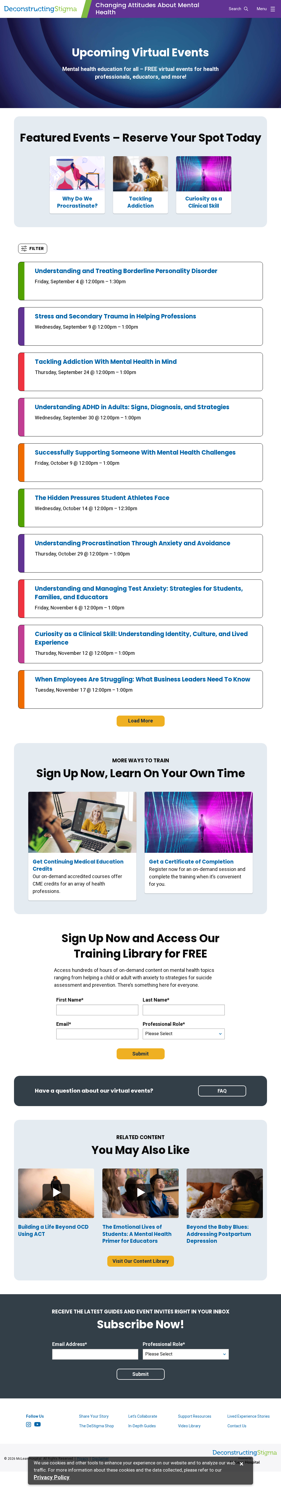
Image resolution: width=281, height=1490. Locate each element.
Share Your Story (94, 1416)
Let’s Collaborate (142, 1416)
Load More (140, 721)
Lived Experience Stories (248, 1416)
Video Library (189, 1426)
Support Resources (194, 1416)
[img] (56, 1193)
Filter (36, 248)
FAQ (222, 1091)
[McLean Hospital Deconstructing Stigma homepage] (40, 9)
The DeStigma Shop (96, 1426)
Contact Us (236, 1426)
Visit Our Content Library (141, 1261)
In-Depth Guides (142, 1426)
